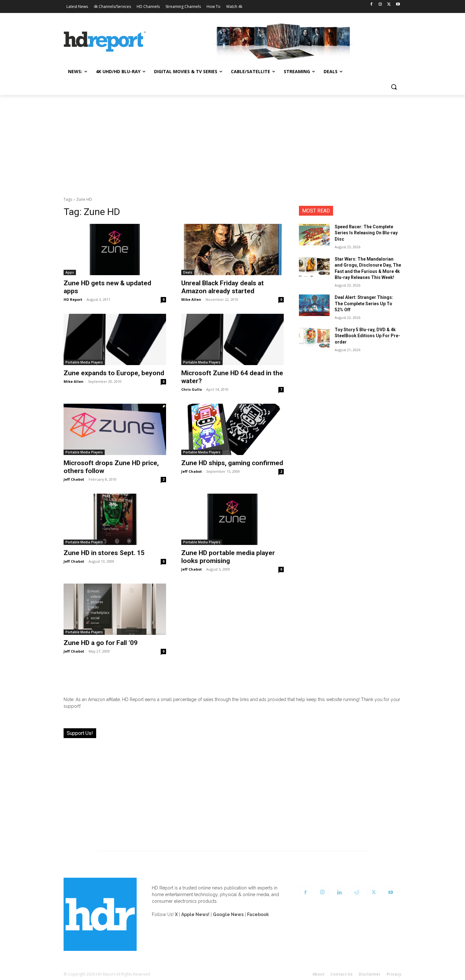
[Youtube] (397, 4)
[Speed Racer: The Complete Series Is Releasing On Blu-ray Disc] (314, 234)
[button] (393, 86)
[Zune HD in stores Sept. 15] (115, 519)
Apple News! (195, 914)
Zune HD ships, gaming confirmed (232, 463)
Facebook (258, 914)
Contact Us (342, 974)
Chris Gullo (191, 389)
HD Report (73, 299)
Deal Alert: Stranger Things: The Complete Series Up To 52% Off (364, 303)
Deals (187, 272)
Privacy (394, 974)
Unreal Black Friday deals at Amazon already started (222, 287)
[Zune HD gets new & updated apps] (115, 249)
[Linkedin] (339, 892)
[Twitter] (389, 4)
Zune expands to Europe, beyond (114, 373)
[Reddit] (356, 892)
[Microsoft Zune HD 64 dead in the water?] (232, 339)
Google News (228, 914)
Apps (69, 272)
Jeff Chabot (74, 479)
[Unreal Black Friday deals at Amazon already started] (232, 249)
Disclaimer (370, 974)
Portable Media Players (84, 362)
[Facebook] (371, 4)
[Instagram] (380, 4)
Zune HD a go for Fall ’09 (101, 643)
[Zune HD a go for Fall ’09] (115, 609)
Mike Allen (191, 299)
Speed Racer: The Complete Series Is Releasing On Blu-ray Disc (366, 233)
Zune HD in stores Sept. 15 (104, 553)
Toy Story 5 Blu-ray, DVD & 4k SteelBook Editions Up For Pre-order (367, 336)
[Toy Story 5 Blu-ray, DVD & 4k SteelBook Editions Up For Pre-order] (314, 337)
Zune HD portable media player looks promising (228, 557)
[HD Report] (105, 41)
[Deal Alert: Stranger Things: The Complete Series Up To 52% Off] (314, 305)
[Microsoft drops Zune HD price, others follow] (115, 429)
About (319, 974)
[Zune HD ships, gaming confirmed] (232, 429)
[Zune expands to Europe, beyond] (115, 339)
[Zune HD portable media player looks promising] (232, 519)
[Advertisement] (232, 142)
